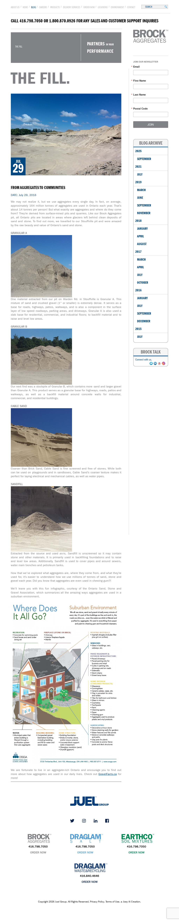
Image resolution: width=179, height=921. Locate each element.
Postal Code (140, 108)
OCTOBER (142, 283)
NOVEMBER (143, 213)
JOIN (151, 124)
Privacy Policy (97, 901)
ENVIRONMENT (117, 7)
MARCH (141, 190)
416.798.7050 (38, 846)
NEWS (25, 7)
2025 (138, 151)
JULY (139, 174)
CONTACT (131, 7)
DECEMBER (143, 321)
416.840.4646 (89, 876)
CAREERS (43, 7)
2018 (138, 221)
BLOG (33, 7)
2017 (138, 252)
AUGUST (141, 244)
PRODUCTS (55, 7)
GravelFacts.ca (107, 774)
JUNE (140, 198)
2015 (138, 329)
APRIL (140, 236)
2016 (138, 290)
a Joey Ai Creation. (131, 901)
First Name (139, 80)
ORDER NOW (89, 7)
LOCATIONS (103, 7)
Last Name (139, 94)
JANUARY (142, 229)
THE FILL (18, 46)
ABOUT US (15, 7)
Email (136, 66)
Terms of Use (112, 901)
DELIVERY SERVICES (71, 7)
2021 (138, 167)
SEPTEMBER (144, 159)
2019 (138, 182)
